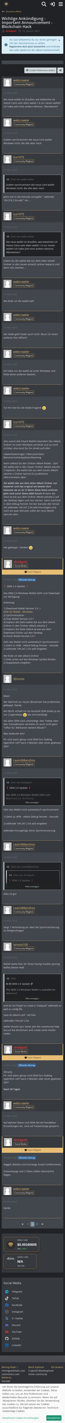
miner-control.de (37, 1374)
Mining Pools (9, 1367)
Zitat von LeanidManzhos (24, 866)
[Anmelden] (52, 4)
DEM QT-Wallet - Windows (18, 611)
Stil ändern (57, 1367)
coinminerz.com (11, 1374)
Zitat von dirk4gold (21, 782)
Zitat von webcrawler (22, 179)
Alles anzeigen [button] (32, 802)
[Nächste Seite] (42, 1224)
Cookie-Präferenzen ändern (42, 70)
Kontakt (6, 1381)
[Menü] (60, 4)
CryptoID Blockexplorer (41, 1370)
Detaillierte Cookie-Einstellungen (20, 1417)
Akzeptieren (53, 1417)
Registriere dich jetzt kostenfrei (27, 46)
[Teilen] (60, 70)
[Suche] (44, 4)
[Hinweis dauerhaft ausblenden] (60, 40)
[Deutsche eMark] (6, 4)
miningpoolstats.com (13, 1370)
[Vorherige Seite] (23, 1224)
